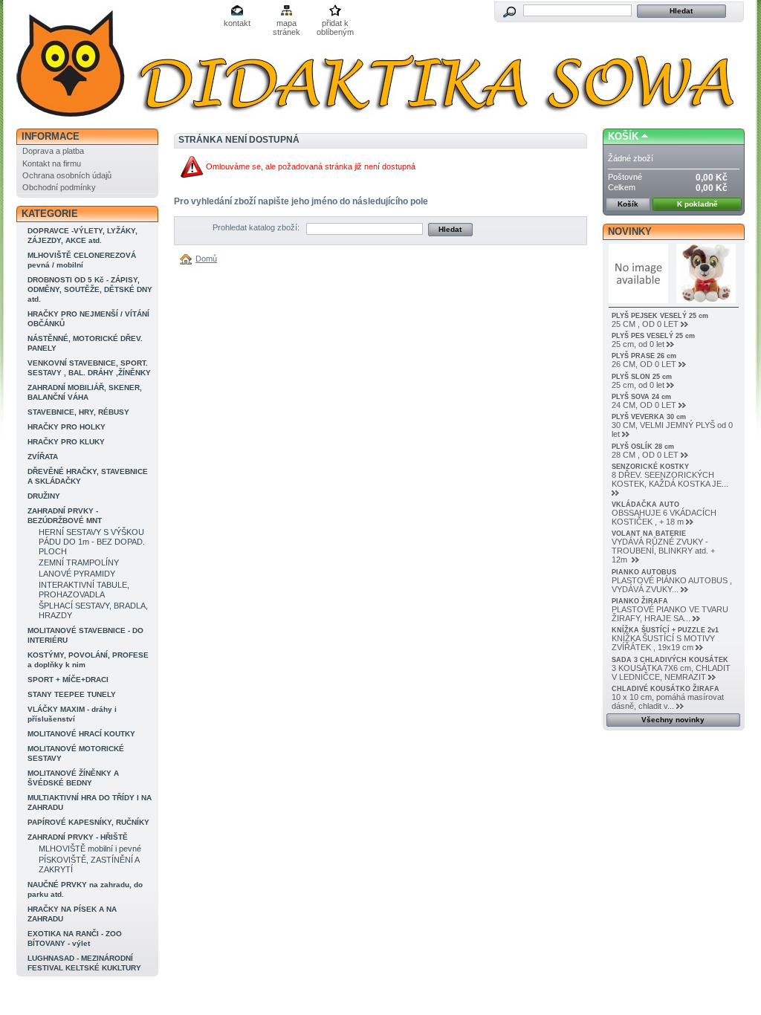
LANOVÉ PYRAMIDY (77, 573)
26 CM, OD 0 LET (644, 364)
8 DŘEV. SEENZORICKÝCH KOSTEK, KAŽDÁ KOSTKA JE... (670, 479)
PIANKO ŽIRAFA (640, 601)
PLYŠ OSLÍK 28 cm (643, 446)
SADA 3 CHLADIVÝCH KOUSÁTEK (670, 660)
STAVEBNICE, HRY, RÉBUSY (78, 412)
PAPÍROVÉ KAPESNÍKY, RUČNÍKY (88, 822)
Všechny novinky (673, 720)
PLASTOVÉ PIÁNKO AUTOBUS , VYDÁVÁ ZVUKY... (672, 585)
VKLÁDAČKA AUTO (645, 504)
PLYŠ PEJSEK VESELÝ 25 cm (660, 316)
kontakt (237, 23)
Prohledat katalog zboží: (256, 227)
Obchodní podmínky (59, 187)
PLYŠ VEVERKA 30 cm (649, 417)
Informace (51, 136)
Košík (623, 136)
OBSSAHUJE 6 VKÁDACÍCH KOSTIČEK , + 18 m (664, 517)
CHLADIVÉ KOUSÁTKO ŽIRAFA (665, 689)
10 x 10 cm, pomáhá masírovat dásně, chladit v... (668, 701)
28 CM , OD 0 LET (645, 454)
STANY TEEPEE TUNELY (71, 694)
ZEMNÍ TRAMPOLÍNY (79, 562)
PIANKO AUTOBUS (644, 572)
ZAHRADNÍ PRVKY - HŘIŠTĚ (77, 837)
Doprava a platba (53, 150)
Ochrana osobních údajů (66, 175)
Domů (206, 258)
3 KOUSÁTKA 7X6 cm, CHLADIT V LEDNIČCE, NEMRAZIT (671, 672)
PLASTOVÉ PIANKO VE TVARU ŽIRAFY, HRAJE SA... (670, 614)
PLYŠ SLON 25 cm (642, 376)
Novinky (630, 231)
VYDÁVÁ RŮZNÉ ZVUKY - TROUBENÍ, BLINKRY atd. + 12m (663, 550)
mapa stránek (286, 24)
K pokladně (697, 204)
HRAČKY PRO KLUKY (66, 442)
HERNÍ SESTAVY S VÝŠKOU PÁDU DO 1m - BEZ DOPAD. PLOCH (92, 542)
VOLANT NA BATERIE (649, 533)
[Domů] (188, 258)
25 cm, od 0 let (638, 344)
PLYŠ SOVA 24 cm (641, 397)
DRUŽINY (43, 496)
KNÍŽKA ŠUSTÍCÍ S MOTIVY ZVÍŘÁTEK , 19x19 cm (663, 643)
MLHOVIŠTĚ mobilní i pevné (90, 848)
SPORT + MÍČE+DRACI (68, 679)
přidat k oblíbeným (335, 24)
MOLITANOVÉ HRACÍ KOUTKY (81, 734)
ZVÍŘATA (42, 457)
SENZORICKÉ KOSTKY (650, 466)
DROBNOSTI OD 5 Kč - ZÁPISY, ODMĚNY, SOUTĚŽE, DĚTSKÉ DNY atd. (89, 289)
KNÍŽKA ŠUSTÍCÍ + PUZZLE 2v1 (665, 630)
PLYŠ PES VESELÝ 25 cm (653, 336)
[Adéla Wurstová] (114, 65)
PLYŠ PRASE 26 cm (644, 356)
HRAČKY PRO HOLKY (66, 427)
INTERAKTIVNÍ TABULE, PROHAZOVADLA (84, 589)
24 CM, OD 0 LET (644, 405)
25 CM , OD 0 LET (645, 324)
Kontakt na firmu (51, 163)
